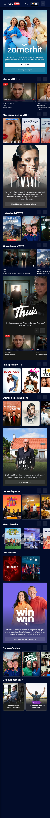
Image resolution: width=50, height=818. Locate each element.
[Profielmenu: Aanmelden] (43, 3)
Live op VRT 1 (10, 79)
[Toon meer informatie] (34, 85)
